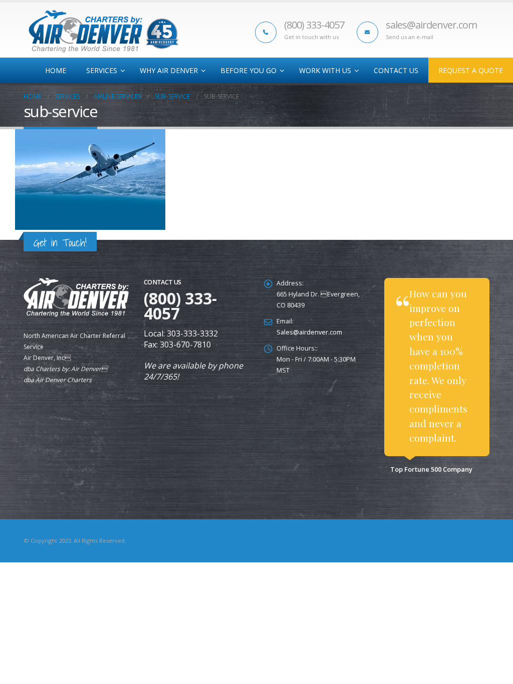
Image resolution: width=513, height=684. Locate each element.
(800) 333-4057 (314, 25)
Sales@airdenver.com (309, 332)
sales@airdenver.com (431, 25)
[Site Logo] (104, 31)
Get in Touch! (60, 242)
